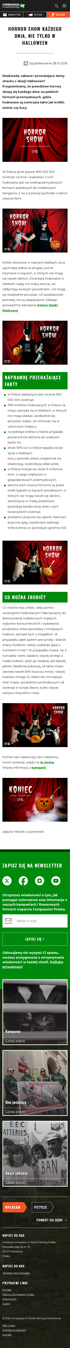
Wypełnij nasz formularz (16, 1273)
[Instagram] (39, 880)
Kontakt (7, 1289)
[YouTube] (55, 880)
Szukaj (6, 1303)
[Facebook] (23, 880)
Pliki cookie (8, 1325)
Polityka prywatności (14, 1330)
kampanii (39, 767)
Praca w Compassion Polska (18, 1294)
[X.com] (7, 880)
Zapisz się (33, 939)
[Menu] (64, 6)
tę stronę (47, 762)
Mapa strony (9, 1299)
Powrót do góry (49, 1220)
